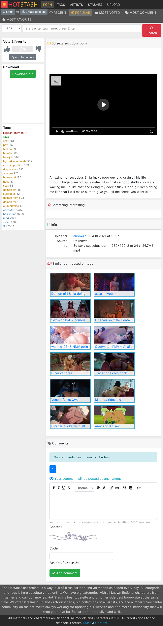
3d (5, 226)
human (7, 153)
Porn (47, 5)
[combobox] (82, 28)
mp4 (6, 218)
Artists (76, 5)
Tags (61, 5)
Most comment (142, 13)
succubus (9, 193)
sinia (6, 137)
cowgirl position (13, 165)
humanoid (9, 177)
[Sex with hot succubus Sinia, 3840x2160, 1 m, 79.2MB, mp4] (70, 311)
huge (6, 181)
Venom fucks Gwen (65, 400)
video (6, 222)
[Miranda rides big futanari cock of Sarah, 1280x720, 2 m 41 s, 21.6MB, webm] (114, 390)
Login (9, 11)
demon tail (9, 201)
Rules (87, 623)
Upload (113, 5)
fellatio (7, 149)
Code (53, 548)
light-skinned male (14, 161)
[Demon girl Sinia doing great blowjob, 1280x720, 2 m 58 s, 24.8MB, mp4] (70, 284)
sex (5, 140)
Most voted (109, 13)
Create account (35, 11)
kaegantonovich (13, 132)
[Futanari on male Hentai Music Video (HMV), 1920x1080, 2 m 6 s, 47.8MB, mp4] (114, 311)
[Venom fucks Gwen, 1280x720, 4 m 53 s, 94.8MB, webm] (70, 390)
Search (152, 33)
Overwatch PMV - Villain (113, 347)
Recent (59, 13)
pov (5, 144)
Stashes (95, 5)
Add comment (66, 573)
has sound (9, 214)
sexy (6, 185)
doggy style (10, 169)
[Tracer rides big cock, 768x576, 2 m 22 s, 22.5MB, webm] (114, 364)
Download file (22, 74)
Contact (101, 623)
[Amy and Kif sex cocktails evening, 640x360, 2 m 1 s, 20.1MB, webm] (114, 417)
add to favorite (24, 57)
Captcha (55, 527)
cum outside (11, 205)
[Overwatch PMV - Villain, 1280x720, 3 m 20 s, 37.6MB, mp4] (114, 337)
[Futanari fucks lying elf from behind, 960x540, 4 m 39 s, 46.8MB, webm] (70, 417)
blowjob (8, 157)
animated (9, 210)
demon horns (11, 197)
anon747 (79, 236)
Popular (82, 13)
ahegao (8, 173)
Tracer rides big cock (111, 373)
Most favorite (18, 19)
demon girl (9, 189)
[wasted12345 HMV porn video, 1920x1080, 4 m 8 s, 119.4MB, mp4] (70, 337)
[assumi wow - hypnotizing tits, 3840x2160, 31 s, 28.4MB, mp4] (114, 284)
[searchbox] (82, 28)
